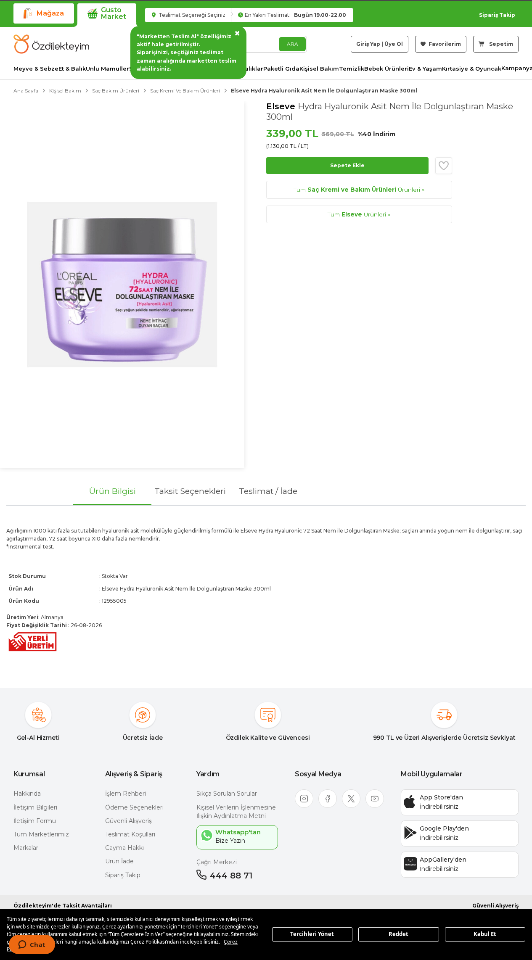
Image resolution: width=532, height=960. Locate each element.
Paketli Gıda (281, 69)
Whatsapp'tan (238, 832)
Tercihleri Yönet (312, 934)
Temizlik (351, 69)
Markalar (25, 848)
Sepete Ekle (347, 165)
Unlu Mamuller (107, 69)
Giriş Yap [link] (368, 44)
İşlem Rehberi (125, 793)
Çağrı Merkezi (216, 862)
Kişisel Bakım (319, 69)
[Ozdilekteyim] (51, 44)
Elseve (282, 106)
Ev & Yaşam (425, 69)
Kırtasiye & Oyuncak (471, 69)
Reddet (398, 934)
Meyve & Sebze (35, 69)
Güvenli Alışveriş (128, 821)
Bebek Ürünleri (386, 69)
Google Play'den (444, 828)
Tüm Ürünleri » (359, 189)
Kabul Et (485, 934)
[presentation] (266, 590)
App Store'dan (441, 797)
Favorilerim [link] (444, 44)
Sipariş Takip (497, 15)
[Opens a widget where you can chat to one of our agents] (31, 945)
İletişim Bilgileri (35, 807)
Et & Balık (72, 69)
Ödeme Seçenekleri (134, 807)
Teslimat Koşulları (130, 834)
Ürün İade (119, 861)
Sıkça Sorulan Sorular (226, 793)
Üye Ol (393, 44)
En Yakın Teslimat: (295, 15)
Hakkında (27, 793)
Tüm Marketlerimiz (41, 834)
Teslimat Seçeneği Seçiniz (191, 15)
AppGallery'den (443, 859)
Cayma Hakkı (124, 848)
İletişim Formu (34, 821)
